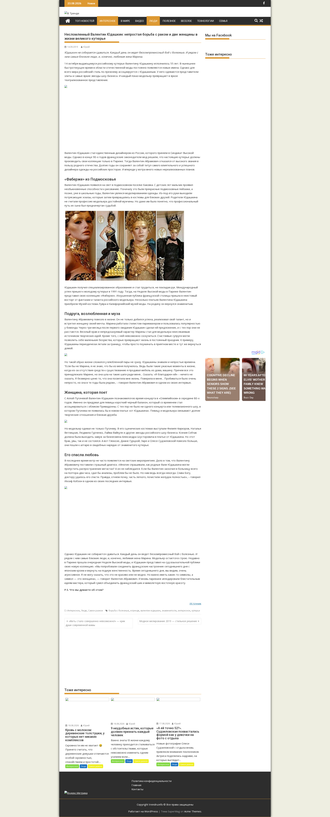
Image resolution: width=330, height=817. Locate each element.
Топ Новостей (84, 21)
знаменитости (169, 610)
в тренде (134, 610)
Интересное (108, 21)
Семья (223, 21)
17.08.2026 (164, 723)
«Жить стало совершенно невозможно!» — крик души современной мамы (95, 623)
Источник (195, 603)
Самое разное (95, 610)
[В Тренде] (67, 20)
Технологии (205, 21)
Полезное (169, 21)
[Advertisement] (132, 120)
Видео (139, 21)
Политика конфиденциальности (151, 781)
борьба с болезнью (119, 610)
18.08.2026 (73, 725)
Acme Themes (192, 811)
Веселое (186, 21)
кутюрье (196, 610)
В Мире (125, 21)
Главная (136, 785)
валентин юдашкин (151, 610)
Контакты (137, 789)
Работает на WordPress (143, 811)
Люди (153, 21)
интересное (184, 610)
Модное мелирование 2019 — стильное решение (168, 621)
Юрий (86, 46)
